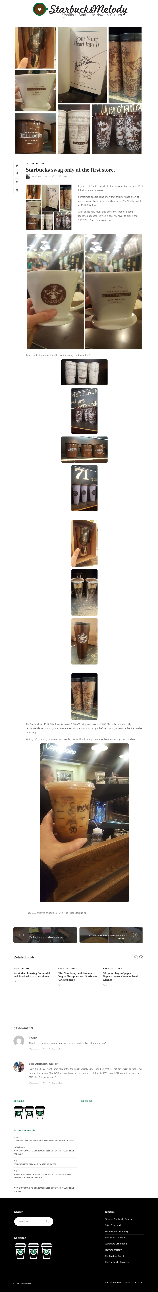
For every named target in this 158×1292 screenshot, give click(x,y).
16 (62, 985)
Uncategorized (35, 164)
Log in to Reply (57, 1049)
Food (124, 932)
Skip (15, 1184)
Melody (34, 176)
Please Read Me (113, 1283)
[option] (33, 973)
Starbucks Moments (115, 1237)
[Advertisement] (113, 1127)
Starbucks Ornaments (116, 1243)
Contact (140, 1283)
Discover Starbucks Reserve (119, 1219)
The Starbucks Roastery (117, 1262)
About (128, 1283)
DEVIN (16, 1137)
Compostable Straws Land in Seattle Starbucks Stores (44, 1140)
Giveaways (35, 933)
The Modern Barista (115, 1256)
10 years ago (33, 1049)
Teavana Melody (113, 1249)
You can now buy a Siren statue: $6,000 (35, 1164)
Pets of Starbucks (114, 1225)
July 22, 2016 (43, 176)
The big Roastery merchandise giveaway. (47, 937)
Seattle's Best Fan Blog (116, 1231)
